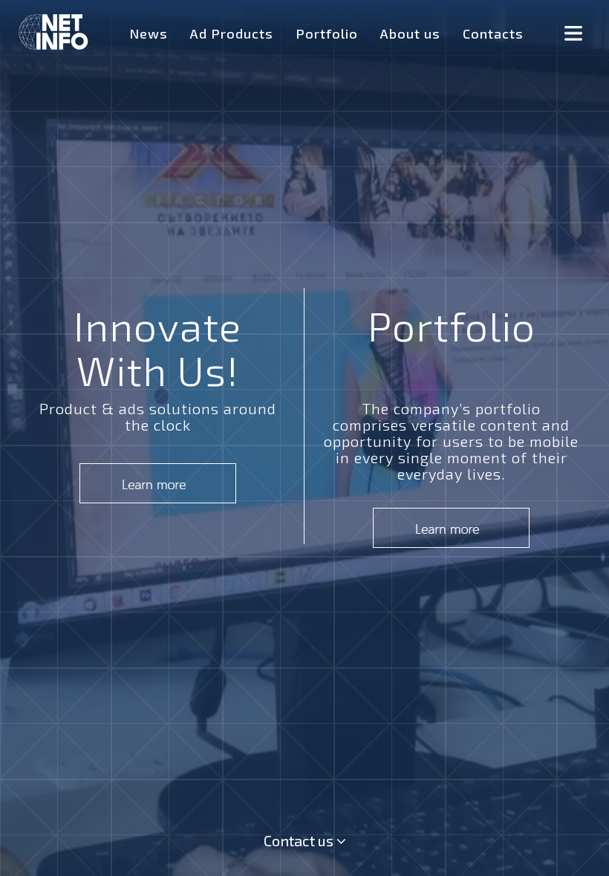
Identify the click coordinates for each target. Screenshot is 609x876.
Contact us (300, 840)
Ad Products (231, 33)
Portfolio (327, 33)
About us (410, 33)
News (148, 33)
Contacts (493, 33)
